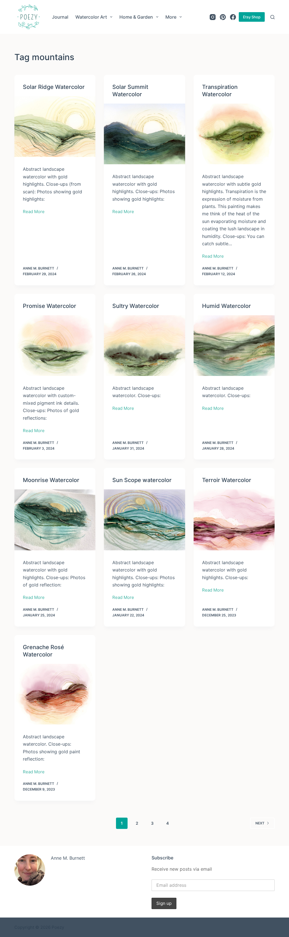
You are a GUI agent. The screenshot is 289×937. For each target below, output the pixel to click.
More (170, 17)
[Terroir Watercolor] (234, 519)
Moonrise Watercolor (51, 480)
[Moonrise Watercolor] (54, 519)
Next (259, 823)
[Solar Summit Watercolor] (144, 134)
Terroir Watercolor (226, 480)
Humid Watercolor (226, 306)
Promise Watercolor (49, 306)
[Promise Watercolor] (54, 345)
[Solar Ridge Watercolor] (54, 126)
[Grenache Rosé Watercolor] (54, 694)
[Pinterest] (223, 17)
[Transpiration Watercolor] (234, 134)
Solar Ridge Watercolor (54, 87)
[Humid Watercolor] (234, 345)
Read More (34, 212)
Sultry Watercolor (135, 306)
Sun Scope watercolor (142, 480)
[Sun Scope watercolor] (144, 519)
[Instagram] (213, 17)
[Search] (272, 17)
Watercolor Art (91, 17)
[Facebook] (233, 17)
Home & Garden (136, 17)
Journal (60, 17)
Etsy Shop (251, 17)
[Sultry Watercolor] (144, 345)
